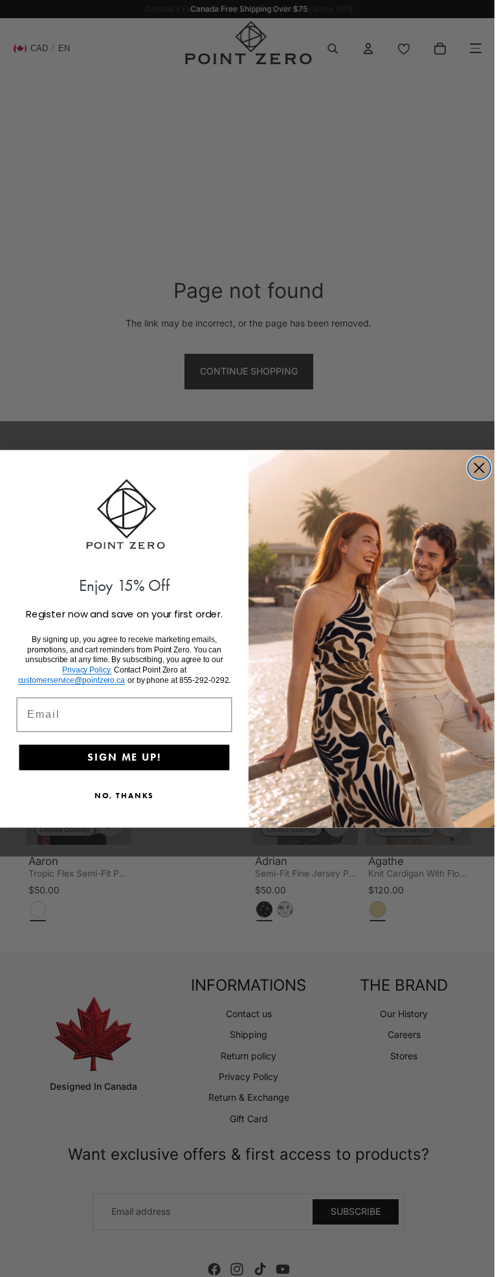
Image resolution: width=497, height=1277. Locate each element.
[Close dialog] (476, 467)
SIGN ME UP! (120, 757)
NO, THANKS (121, 795)
